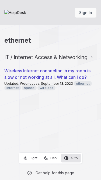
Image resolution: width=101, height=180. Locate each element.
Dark (54, 158)
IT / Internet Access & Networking (46, 57)
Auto (74, 158)
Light (33, 158)
